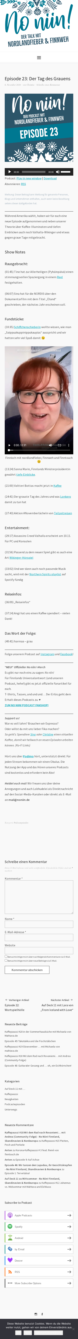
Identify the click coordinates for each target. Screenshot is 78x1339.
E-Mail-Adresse (15, 932)
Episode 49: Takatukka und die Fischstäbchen (30, 1041)
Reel (60, 277)
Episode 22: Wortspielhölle (17, 1005)
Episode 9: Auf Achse (27, 1159)
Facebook (66, 654)
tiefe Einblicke (25, 474)
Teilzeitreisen (63, 513)
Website (10, 945)
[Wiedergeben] (10, 172)
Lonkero (65, 496)
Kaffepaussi (11, 1094)
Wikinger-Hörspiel (21, 557)
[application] (39, 172)
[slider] (66, 171)
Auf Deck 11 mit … (15, 1088)
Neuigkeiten (11, 1099)
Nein (27, 1332)
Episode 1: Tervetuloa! (17, 1173)
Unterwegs (11, 1109)
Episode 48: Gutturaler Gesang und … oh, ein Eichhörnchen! (38, 1065)
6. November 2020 (13, 84)
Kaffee (57, 485)
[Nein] (73, 1329)
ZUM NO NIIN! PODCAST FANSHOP (26, 705)
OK (18, 1332)
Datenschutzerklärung (48, 1332)
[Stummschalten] (58, 172)
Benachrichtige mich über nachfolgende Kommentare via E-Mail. (39, 956)
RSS (23, 184)
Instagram (47, 654)
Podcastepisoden (21, 822)
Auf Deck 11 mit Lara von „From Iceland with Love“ (57, 1005)
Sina (33, 734)
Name (9, 919)
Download (50, 178)
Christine (30, 84)
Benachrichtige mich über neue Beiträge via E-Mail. (32, 960)
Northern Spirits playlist (45, 574)
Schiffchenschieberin (27, 327)
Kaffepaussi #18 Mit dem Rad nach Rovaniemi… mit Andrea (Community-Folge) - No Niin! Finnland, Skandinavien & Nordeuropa (35, 1136)
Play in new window (28, 178)
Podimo (28, 756)
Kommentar (14, 878)
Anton (8, 1159)
